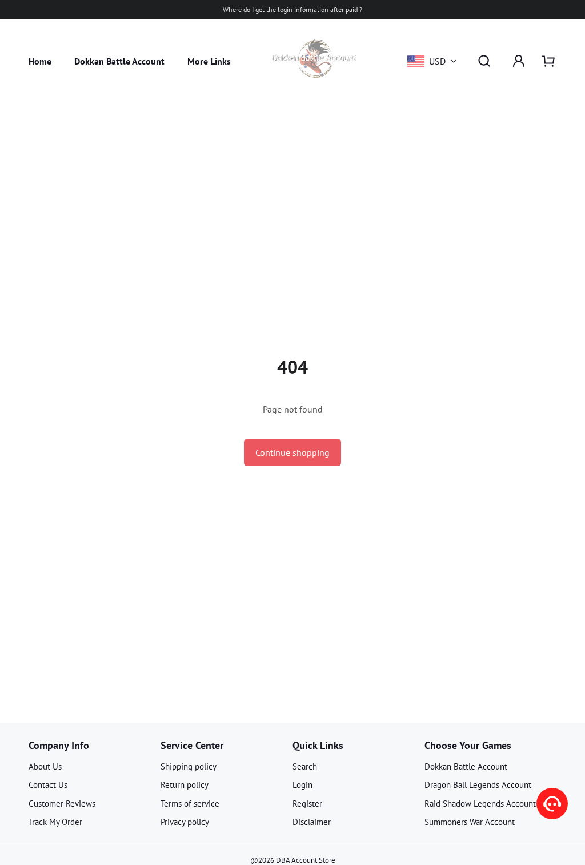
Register (307, 803)
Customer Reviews (62, 803)
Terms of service (190, 803)
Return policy (185, 784)
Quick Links (317, 745)
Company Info (59, 745)
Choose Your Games (467, 745)
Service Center (192, 745)
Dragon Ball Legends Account (477, 784)
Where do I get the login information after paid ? (292, 9)
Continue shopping (292, 452)
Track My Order (55, 821)
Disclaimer (311, 821)
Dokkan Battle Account (119, 61)
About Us (45, 766)
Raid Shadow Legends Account (480, 803)
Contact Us (48, 784)
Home (40, 61)
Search (304, 766)
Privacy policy (185, 821)
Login (302, 784)
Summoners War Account (469, 821)
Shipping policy (189, 766)
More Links (209, 61)
